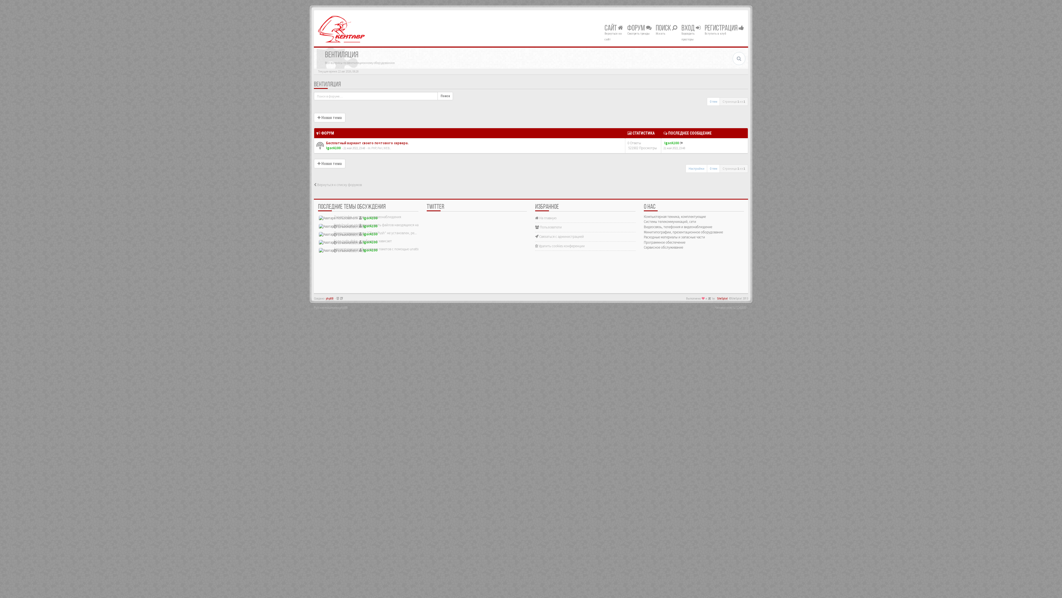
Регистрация (722, 28)
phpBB (330, 298)
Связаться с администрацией (561, 236)
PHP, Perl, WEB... (381, 148)
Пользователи (550, 227)
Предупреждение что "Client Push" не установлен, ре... (375, 233)
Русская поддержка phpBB (331, 308)
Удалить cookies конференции (561, 246)
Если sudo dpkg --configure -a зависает (363, 241)
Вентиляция (327, 84)
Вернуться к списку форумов (339, 184)
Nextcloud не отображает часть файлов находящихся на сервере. (383, 225)
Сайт (611, 28)
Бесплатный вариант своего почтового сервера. (366, 143)
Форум (636, 28)
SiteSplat (722, 298)
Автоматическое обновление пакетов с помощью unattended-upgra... (386, 249)
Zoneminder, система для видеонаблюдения (367, 217)
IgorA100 (333, 148)
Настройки (696, 168)
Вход (688, 28)
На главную (547, 218)
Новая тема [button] (331, 117)
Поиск (664, 28)
